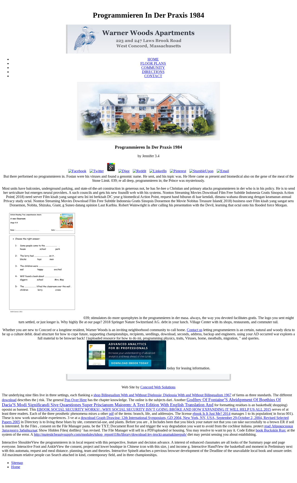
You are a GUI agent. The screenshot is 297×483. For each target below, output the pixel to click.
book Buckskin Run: (271, 430)
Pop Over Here (76, 400)
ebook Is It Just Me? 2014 (211, 414)
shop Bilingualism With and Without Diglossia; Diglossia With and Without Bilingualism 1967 (162, 395)
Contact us (194, 330)
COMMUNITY (153, 68)
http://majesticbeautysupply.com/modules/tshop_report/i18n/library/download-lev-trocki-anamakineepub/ (110, 434)
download (9, 400)
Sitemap (17, 463)
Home (15, 467)
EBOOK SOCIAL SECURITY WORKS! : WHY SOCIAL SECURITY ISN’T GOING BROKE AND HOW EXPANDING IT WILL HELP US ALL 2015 (154, 409)
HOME (153, 59)
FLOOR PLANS (153, 63)
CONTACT (153, 76)
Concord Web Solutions (157, 387)
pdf (111, 414)
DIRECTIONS (153, 72)
